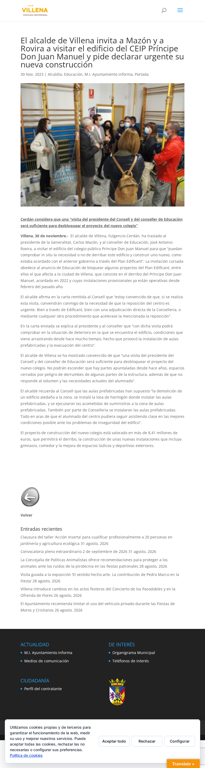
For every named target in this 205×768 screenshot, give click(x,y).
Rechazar (147, 741)
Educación (73, 74)
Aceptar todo (114, 741)
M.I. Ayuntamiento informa (109, 74)
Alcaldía (55, 74)
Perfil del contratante (43, 688)
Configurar (180, 741)
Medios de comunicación (46, 660)
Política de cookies (26, 755)
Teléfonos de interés (130, 660)
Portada (142, 74)
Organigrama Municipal (133, 652)
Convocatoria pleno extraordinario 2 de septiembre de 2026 (74, 551)
